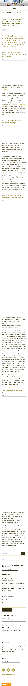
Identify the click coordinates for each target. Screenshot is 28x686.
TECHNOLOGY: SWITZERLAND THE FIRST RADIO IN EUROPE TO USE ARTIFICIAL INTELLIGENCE (14, 589)
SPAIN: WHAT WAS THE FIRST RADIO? (13, 584)
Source (4, 89)
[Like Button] (4, 30)
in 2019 (9, 106)
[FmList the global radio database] (11, 630)
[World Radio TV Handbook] (9, 560)
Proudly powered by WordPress (10, 674)
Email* (4, 603)
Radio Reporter (11, 2)
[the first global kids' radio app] (10, 570)
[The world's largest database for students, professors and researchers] (14, 620)
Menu (14, 8)
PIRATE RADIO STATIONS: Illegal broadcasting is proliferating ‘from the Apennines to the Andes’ (12, 22)
